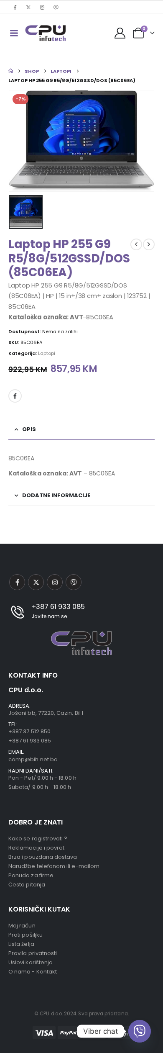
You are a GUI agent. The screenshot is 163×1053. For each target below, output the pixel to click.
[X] (28, 7)
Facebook (15, 396)
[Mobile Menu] (13, 33)
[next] (149, 244)
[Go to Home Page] (10, 71)
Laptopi (46, 353)
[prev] (136, 244)
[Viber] (56, 7)
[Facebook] (14, 7)
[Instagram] (42, 7)
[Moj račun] (120, 33)
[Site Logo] (45, 33)
